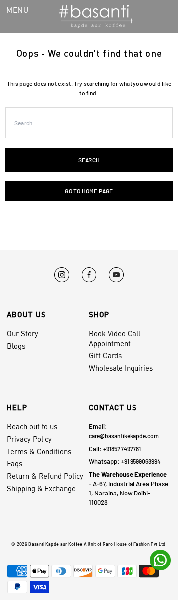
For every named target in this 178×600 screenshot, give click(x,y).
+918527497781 (122, 448)
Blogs (16, 346)
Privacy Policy (29, 439)
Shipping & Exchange (41, 488)
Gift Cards (105, 355)
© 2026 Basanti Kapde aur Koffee (46, 544)
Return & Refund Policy (45, 476)
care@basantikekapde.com (124, 435)
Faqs (14, 463)
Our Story (22, 333)
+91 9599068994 (141, 461)
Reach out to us (32, 426)
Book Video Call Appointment (114, 338)
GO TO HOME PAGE (89, 190)
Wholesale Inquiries (121, 368)
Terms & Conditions (39, 451)
